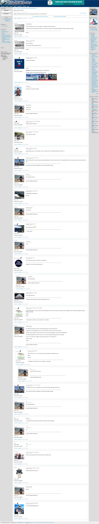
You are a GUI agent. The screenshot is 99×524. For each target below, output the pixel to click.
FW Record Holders (6, 41)
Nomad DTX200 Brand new (95, 81)
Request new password (7, 20)
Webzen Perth (23, 522)
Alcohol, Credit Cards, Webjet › (60, 16)
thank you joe (29, 207)
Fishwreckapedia (94, 45)
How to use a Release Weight (94, 44)
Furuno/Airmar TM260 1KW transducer (95, 73)
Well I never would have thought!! (34, 308)
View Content (5, 25)
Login (15, 18)
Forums (3, 30)
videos (15, 6)
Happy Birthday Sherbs (31, 57)
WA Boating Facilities (93, 40)
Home (15, 8)
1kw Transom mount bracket (95, 76)
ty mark (28, 241)
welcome (2, 6)
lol (30, 368)
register (19, 18)
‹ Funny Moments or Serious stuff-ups (40, 16)
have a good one (30, 257)
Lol (26, 443)
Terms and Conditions (6, 42)
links (28, 6)
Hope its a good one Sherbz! (33, 121)
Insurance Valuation (94, 70)
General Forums (24, 8)
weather (24, 6)
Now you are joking (32, 350)
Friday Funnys (95, 62)
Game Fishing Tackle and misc (95, 85)
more (97, 93)
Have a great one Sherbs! (32, 131)
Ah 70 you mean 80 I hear (32, 157)
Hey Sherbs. (29, 23)
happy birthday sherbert (32, 191)
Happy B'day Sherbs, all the (32, 468)
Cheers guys (29, 326)
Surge (93, 88)
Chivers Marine (94, 28)
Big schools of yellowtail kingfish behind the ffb (95, 91)
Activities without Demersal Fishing (94, 60)
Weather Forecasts (6, 35)
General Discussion (32, 8)
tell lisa (27, 174)
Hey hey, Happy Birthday (32, 503)
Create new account (7, 18)
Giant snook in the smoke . (95, 64)
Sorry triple (94, 112)
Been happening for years (95, 105)
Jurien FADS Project (93, 49)
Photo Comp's (94, 38)
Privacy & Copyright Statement (6, 38)
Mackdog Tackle (94, 29)
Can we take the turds (94, 109)
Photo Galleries (5, 31)
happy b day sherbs (31, 224)
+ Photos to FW (94, 37)
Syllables (93, 131)
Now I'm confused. (30, 40)
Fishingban (94, 78)
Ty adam (30, 276)
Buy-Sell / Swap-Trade (6, 36)
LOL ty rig (28, 104)
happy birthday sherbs (31, 148)
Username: (6, 10)
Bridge (27, 418)
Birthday (28, 86)
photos (11, 6)
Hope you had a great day (32, 452)
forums (7, 6)
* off (27, 427)
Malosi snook (94, 77)
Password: (6, 13)
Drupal (17, 522)
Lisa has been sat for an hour (33, 385)
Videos (3, 32)
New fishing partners (94, 55)
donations (19, 6)
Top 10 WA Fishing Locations (93, 35)
